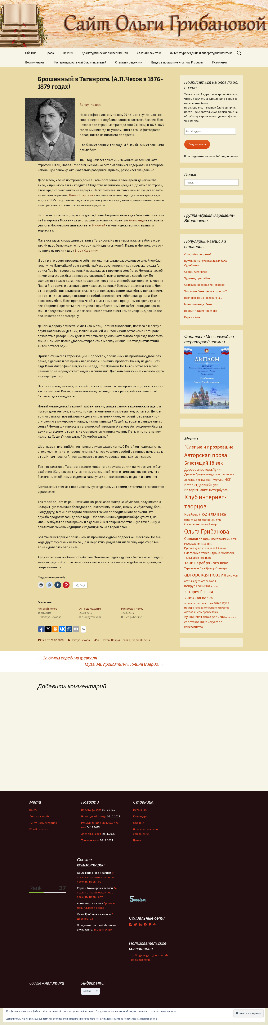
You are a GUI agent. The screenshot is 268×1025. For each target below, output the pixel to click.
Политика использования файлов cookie (134, 1018)
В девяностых (103, 929)
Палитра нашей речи (224, 539)
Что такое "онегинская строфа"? (205, 291)
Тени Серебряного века (206, 562)
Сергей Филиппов (195, 272)
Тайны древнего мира (197, 558)
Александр (137, 220)
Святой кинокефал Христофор (204, 285)
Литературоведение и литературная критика (201, 53)
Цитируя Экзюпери (216, 568)
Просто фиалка (91, 810)
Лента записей (39, 816)
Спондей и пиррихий (197, 254)
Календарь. (140, 816)
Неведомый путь (211, 519)
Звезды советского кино (219, 474)
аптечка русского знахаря (200, 581)
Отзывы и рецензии (128, 62)
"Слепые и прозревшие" (210, 447)
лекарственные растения (198, 603)
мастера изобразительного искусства (206, 607)
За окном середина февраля (67, 657)
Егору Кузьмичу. (86, 250)
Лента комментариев (43, 823)
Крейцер (191, 514)
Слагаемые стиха (196, 553)
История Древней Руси (201, 485)
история (215, 586)
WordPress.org (38, 829)
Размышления (192, 543)
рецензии (230, 617)
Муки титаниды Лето (198, 304)
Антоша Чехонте (90, 608)
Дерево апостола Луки (202, 469)
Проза (49, 53)
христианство (193, 627)
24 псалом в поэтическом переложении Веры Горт (96, 877)
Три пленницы (90, 840)
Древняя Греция (194, 474)
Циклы (137, 840)
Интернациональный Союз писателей (80, 62)
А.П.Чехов (103, 640)
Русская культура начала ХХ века (205, 548)
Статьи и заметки (149, 53)
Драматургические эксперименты (105, 53)
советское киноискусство (203, 622)
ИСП (228, 479)
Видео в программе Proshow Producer (177, 62)
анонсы (232, 575)
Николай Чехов (47, 608)
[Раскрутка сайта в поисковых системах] (138, 898)
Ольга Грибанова (206, 531)
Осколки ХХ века (197, 538)
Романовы (206, 543)
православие (210, 612)
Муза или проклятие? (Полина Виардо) (124, 664)
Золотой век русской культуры (204, 480)
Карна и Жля (192, 317)
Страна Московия (222, 553)
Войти (33, 810)
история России (198, 591)
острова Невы (193, 612)
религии (218, 617)
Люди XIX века (140, 640)
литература (221, 603)
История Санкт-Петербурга (206, 490)
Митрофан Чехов (132, 608)
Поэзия (68, 53)
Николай (98, 225)
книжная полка (198, 597)
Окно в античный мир (200, 524)
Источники (219, 62)
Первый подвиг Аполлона (200, 311)
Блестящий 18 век (203, 463)
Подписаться (197, 144)
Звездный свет (91, 834)
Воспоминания (35, 62)
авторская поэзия (205, 574)
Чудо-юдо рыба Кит (197, 278)
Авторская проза (205, 455)
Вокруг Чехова (90, 104)
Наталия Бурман (192, 519)
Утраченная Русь (195, 568)
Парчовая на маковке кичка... (203, 298)
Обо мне (30, 53)
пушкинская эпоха (197, 617)
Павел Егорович (81, 195)
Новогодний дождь (93, 816)
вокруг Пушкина (197, 586)
